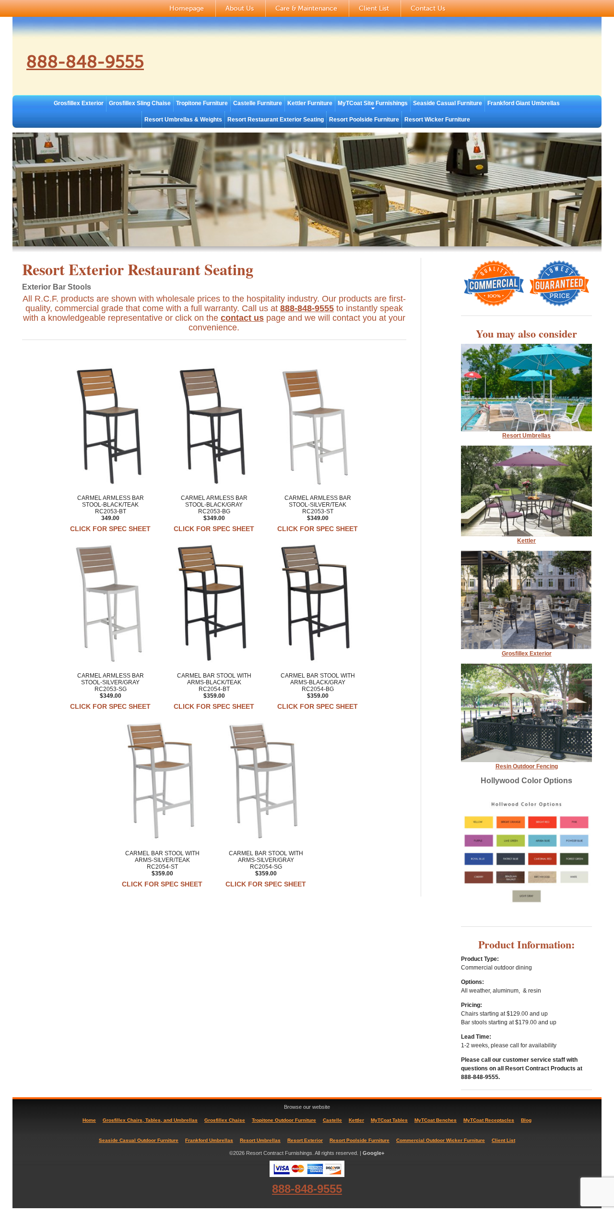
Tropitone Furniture (202, 103)
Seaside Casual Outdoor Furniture (138, 1140)
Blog (526, 1120)
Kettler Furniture (309, 103)
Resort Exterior (305, 1140)
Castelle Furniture (257, 103)
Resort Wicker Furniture (437, 119)
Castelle (332, 1120)
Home (89, 1120)
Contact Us (428, 8)
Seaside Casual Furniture (447, 103)
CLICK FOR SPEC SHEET (110, 529)
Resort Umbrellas (260, 1140)
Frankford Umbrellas (209, 1140)
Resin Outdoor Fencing (527, 766)
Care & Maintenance (306, 8)
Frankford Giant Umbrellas (523, 103)
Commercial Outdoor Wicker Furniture (440, 1140)
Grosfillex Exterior (79, 103)
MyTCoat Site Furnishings (373, 103)
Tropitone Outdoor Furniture (284, 1120)
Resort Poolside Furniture (364, 119)
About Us (239, 8)
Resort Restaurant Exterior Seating (275, 119)
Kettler (526, 540)
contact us (242, 318)
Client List (374, 8)
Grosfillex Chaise (224, 1120)
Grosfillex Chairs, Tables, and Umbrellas (150, 1120)
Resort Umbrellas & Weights (183, 119)
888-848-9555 (85, 62)
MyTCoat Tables (389, 1120)
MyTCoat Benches (435, 1120)
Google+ (373, 1153)
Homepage (186, 8)
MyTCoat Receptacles (488, 1120)
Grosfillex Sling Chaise (140, 103)
